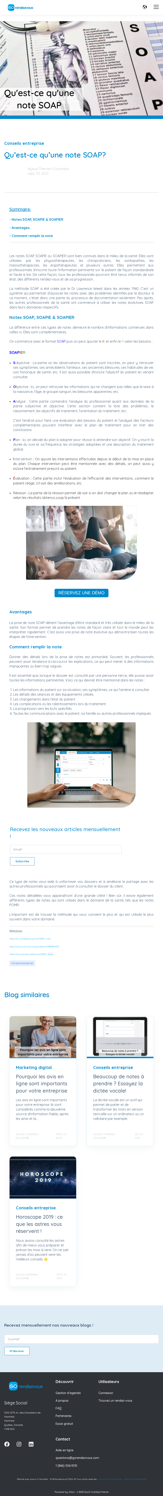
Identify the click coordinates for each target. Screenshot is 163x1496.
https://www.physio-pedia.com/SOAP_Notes (31, 954)
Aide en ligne (64, 1450)
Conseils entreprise (22, 963)
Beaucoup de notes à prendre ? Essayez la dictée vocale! (118, 1083)
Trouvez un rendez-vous (115, 1400)
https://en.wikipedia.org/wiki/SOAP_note (29, 938)
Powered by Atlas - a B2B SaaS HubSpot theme (81, 1491)
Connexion (105, 1393)
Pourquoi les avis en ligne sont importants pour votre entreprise (41, 1083)
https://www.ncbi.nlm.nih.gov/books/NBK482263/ (34, 946)
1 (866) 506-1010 (66, 1466)
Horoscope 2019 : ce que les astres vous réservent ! (39, 1224)
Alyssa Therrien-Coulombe (48, 169)
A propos (62, 1400)
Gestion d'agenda (68, 1393)
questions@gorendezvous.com (77, 1458)
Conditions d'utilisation (110, 1479)
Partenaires (64, 1416)
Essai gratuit (64, 1424)
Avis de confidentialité (135, 1479)
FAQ (59, 1408)
